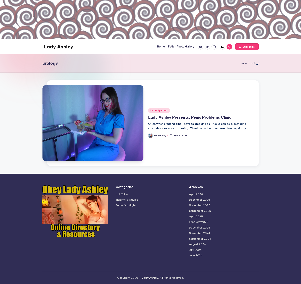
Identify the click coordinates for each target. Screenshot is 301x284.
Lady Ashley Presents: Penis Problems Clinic (189, 117)
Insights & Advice (127, 199)
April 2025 (196, 216)
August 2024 (197, 244)
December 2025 (199, 199)
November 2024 (199, 233)
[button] (247, 46)
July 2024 (195, 250)
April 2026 (196, 194)
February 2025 (198, 222)
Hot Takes (122, 194)
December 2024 (199, 227)
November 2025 (199, 205)
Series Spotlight (159, 110)
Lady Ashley (58, 47)
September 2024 (200, 238)
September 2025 (200, 211)
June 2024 (196, 255)
